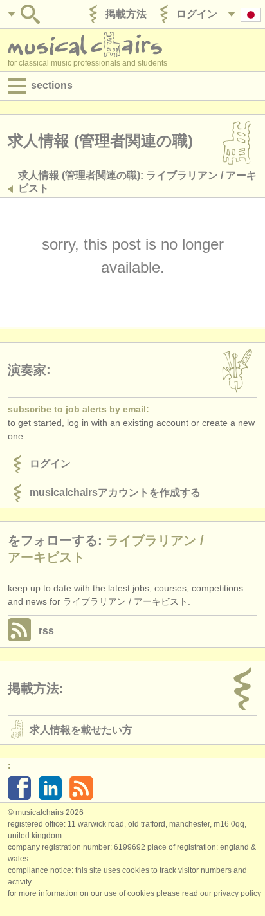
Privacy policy (237, 893)
